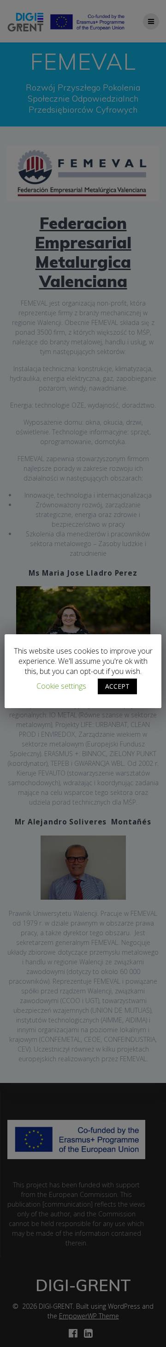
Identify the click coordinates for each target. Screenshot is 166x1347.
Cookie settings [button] (61, 686)
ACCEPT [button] (117, 686)
